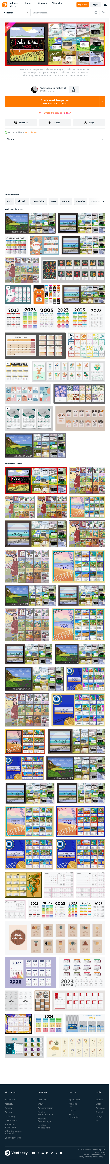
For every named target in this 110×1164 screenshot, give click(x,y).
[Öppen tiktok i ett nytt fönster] (52, 1152)
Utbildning (10, 1115)
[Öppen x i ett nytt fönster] (56, 1152)
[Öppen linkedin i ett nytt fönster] (43, 1152)
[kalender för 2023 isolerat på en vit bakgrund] (55, 317)
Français (97, 1115)
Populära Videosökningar (44, 1125)
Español (97, 1102)
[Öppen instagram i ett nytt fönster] (38, 1152)
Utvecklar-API (11, 1119)
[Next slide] (98, 200)
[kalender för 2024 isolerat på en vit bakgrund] (48, 1023)
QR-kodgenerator (13, 1136)
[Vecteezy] (4, 4)
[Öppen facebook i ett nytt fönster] (33, 1152)
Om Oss (71, 1109)
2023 (9, 200)
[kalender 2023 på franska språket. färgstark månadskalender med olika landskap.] (30, 222)
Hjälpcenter (73, 1098)
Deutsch (97, 1111)
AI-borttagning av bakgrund (13, 1131)
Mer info (10, 138)
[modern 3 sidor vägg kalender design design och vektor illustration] (85, 1023)
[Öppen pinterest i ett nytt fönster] (47, 1152)
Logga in (95, 4)
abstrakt (22, 200)
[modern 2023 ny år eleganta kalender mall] (17, 370)
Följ (73, 91)
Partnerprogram (44, 1107)
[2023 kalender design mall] (29, 417)
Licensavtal (42, 1098)
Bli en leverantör (72, 1114)
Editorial (56, 3)
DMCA (40, 1102)
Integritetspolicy (96, 1153)
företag (66, 200)
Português (98, 1107)
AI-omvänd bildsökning (10, 1124)
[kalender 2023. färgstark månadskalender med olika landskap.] (81, 222)
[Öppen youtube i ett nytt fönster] (61, 1152)
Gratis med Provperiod (55, 102)
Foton (28, 3)
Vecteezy (9, 1102)
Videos (41, 3)
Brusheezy (10, 1098)
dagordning (39, 200)
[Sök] (96, 12)
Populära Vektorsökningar (44, 1112)
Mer (12, 6)
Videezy (8, 1107)
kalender (80, 200)
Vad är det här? (31, 132)
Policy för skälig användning (89, 1155)
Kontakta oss (71, 1104)
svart (53, 200)
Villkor (84, 1153)
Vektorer (14, 3)
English (97, 1098)
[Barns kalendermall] (86, 345)
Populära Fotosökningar (43, 1118)
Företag (8, 1111)
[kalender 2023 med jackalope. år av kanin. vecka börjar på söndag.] (42, 1000)
